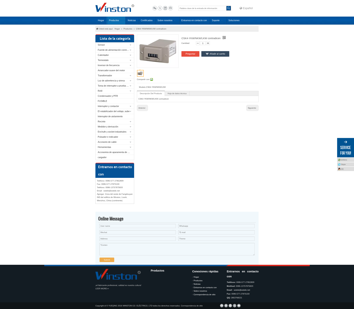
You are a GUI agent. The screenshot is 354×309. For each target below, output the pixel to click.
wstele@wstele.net (111, 191)
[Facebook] (170, 8)
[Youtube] (239, 305)
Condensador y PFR (108, 96)
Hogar (196, 277)
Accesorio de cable (107, 142)
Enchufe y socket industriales (112, 132)
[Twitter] (160, 8)
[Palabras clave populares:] (228, 8)
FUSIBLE (102, 101)
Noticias (197, 284)
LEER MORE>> (102, 288)
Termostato (103, 60)
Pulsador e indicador (108, 137)
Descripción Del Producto (151, 93)
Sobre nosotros (200, 291)
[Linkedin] (165, 8)
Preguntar (190, 54)
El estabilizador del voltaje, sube (114, 111)
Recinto (101, 121)
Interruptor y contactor (108, 106)
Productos (198, 280)
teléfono (344, 160)
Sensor (101, 45)
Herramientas (104, 147)
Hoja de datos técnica (177, 93)
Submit (107, 260)
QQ (342, 169)
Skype (343, 164)
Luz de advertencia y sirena (111, 80)
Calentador (103, 55)
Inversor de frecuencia (108, 65)
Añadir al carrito (217, 54)
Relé (100, 91)
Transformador (105, 75)
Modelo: (142, 87)
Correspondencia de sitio (204, 294)
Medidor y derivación (108, 126)
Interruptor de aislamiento (110, 116)
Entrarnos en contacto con (205, 287)
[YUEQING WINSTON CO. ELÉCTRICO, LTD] (118, 274)
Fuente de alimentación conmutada (115, 50)
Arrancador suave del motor (111, 70)
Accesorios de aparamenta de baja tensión (116, 152)
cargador (102, 157)
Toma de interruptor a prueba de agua (116, 86)
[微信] (155, 8)
